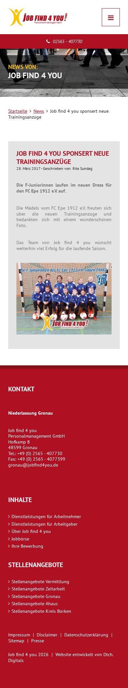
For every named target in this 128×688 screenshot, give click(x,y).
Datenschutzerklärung (86, 635)
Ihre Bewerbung (27, 546)
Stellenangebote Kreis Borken (41, 611)
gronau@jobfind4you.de (33, 465)
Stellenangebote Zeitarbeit (38, 589)
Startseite (17, 111)
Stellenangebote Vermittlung (40, 582)
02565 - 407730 (67, 41)
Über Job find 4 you (31, 531)
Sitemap (16, 641)
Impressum (19, 635)
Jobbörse (20, 539)
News (38, 111)
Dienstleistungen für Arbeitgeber (44, 524)
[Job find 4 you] (37, 17)
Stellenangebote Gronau (35, 596)
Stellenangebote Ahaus (34, 604)
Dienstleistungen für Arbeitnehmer (46, 516)
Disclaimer (47, 635)
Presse (37, 641)
